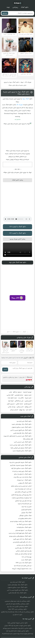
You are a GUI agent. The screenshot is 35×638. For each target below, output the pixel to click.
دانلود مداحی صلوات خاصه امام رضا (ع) (17, 631)
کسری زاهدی (27, 404)
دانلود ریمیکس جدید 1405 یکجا (17, 609)
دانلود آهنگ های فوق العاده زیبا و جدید (20, 533)
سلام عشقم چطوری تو (24, 518)
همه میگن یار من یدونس (24, 545)
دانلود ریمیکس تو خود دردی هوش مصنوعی (17, 601)
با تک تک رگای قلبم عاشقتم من (22, 542)
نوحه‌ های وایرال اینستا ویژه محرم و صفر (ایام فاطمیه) (17, 634)
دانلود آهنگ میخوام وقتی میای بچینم (20, 536)
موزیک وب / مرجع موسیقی (23, 530)
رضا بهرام (22, 410)
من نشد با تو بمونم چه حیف (23, 489)
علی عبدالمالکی (19, 401)
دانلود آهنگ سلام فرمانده (24, 527)
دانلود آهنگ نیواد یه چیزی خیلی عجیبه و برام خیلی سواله (16, 93)
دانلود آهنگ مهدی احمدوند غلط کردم (20, 465)
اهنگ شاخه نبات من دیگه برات (22, 477)
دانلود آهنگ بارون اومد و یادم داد (21, 471)
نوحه (8, 7)
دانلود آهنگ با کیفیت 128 (17, 227)
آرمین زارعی (28, 401)
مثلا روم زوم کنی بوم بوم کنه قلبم (21, 495)
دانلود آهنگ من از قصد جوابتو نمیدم (20, 521)
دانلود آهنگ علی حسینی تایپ (22, 442)
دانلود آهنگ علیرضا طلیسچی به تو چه (20, 462)
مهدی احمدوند (27, 392)
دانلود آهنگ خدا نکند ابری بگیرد (22, 539)
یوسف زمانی (11, 407)
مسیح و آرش (11, 404)
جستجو (5, 13)
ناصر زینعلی (20, 407)
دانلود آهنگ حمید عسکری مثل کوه (21, 468)
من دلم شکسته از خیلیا (24, 504)
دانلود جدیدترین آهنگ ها (24, 524)
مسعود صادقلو (17, 392)
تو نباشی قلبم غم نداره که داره (22, 566)
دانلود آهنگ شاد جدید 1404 (23, 563)
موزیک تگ (28, 82)
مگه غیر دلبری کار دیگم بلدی (23, 492)
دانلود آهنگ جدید (26, 560)
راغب (10, 392)
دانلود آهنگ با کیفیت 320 (17, 233)
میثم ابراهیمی (19, 395)
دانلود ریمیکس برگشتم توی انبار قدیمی (17, 604)
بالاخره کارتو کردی (26, 510)
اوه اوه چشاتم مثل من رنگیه (23, 554)
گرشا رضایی (10, 395)
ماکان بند (21, 398)
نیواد (22, 82)
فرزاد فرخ (10, 401)
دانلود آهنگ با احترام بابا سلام (22, 474)
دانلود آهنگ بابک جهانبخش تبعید (21, 424)
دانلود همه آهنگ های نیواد (17, 262)
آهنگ (27, 99)
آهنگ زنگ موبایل (26, 513)
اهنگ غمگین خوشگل (25, 515)
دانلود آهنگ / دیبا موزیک (24, 480)
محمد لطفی (19, 404)
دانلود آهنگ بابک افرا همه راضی (22, 433)
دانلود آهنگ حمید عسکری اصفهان (21, 427)
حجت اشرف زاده (12, 398)
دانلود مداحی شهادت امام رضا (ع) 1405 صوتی (17, 626)
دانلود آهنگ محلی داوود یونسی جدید (20, 445)
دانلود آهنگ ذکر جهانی (24, 483)
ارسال (5, 369)
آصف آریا (28, 410)
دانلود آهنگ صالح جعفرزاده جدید (22, 451)
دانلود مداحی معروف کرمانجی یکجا (17, 623)
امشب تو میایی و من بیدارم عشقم (21, 486)
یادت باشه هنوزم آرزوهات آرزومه (21, 569)
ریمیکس (15, 7)
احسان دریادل (14, 410)
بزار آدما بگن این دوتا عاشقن (23, 501)
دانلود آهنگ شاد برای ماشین (23, 548)
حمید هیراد (28, 398)
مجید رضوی (27, 395)
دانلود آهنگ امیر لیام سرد (24, 421)
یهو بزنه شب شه (26, 557)
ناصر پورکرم (28, 407)
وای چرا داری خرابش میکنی (23, 551)
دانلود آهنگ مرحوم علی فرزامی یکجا (21, 448)
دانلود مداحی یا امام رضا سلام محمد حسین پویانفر (17, 628)
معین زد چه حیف (26, 507)
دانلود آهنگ (24, 7)
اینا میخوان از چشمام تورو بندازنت (21, 498)
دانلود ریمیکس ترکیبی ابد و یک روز (17, 606)
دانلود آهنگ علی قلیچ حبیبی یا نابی (20, 430)
